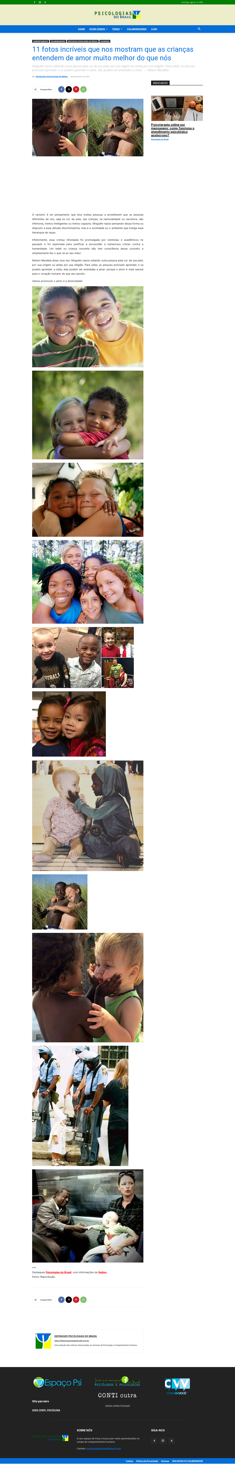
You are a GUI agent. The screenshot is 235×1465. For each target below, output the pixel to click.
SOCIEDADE (104, 41)
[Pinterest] (76, 89)
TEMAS (116, 28)
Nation (102, 1272)
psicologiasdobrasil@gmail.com (103, 1448)
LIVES (154, 28)
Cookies (129, 1461)
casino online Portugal (117, 1405)
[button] (199, 29)
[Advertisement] (87, 183)
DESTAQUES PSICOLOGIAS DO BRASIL (83, 41)
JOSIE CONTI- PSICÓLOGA (46, 1410)
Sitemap (165, 1461)
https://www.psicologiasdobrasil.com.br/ (71, 1341)
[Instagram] (39, 2)
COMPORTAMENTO (40, 41)
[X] (45, 2)
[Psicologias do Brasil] (117, 15)
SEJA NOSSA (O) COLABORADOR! (187, 1461)
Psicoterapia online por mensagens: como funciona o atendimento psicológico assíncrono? (172, 130)
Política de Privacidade (147, 1461)
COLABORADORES (137, 28)
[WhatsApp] (83, 89)
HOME (81, 28)
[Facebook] (34, 2)
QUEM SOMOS (97, 28)
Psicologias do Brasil (58, 1272)
